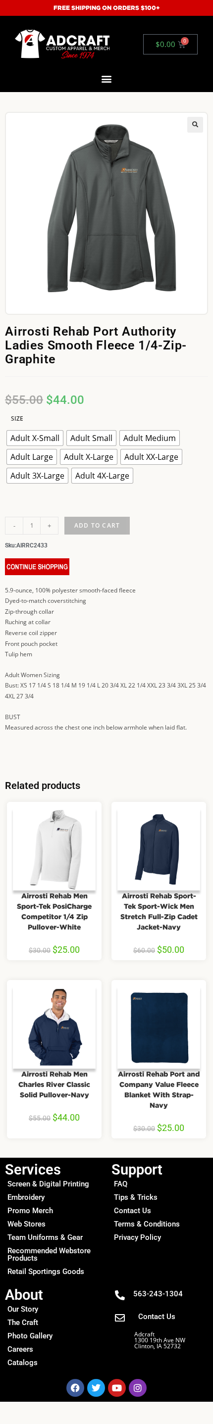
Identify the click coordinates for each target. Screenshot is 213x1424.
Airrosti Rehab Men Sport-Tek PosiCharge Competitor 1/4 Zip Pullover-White (54, 911)
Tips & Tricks (136, 1197)
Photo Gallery (30, 1335)
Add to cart (97, 525)
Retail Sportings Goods (45, 1271)
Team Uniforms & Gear (45, 1237)
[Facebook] (75, 1388)
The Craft (22, 1322)
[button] (107, 79)
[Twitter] (96, 1388)
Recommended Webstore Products (49, 1254)
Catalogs (22, 1362)
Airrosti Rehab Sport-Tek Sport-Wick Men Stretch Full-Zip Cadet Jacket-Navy (159, 911)
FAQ (120, 1183)
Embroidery (26, 1197)
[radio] (35, 438)
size (17, 418)
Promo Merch (30, 1210)
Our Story (22, 1309)
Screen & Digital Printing (48, 1183)
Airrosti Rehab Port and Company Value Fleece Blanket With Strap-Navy (159, 1089)
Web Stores (26, 1224)
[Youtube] (117, 1388)
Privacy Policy (137, 1237)
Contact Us (132, 1210)
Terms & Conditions (147, 1224)
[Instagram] (138, 1388)
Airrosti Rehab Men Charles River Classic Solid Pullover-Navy (54, 1084)
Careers (20, 1349)
